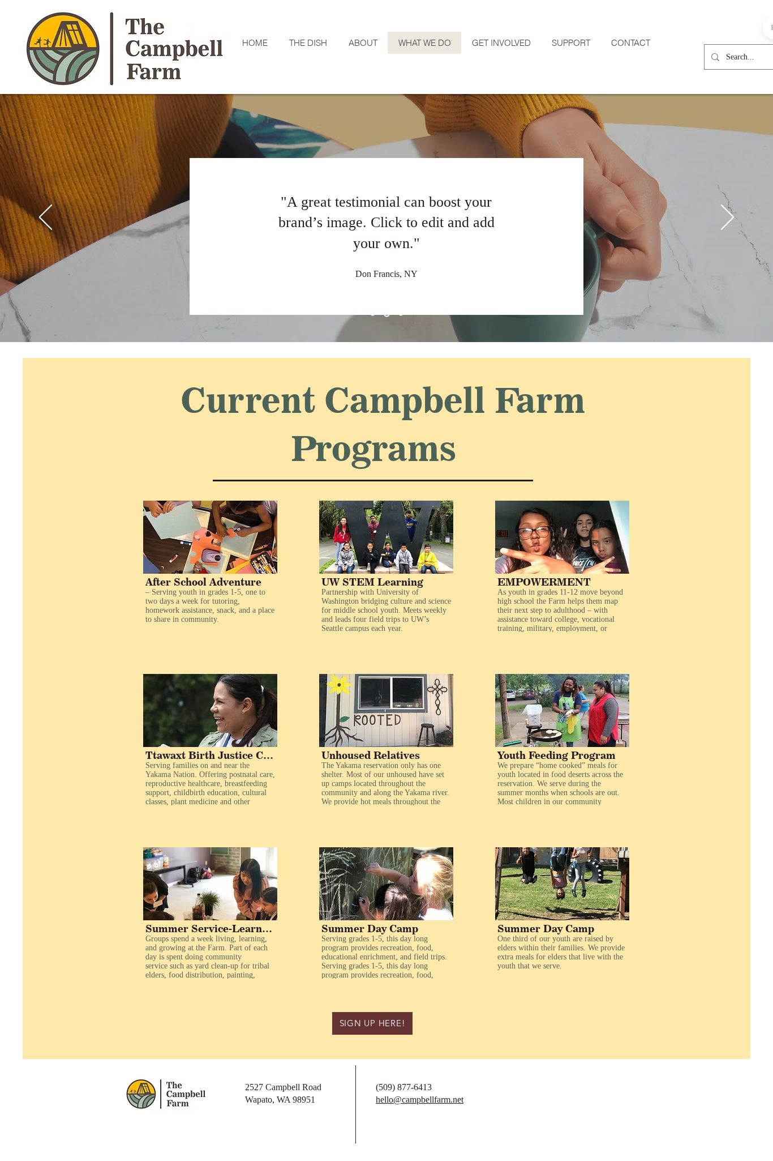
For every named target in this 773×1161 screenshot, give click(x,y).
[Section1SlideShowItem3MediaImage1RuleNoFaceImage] (401, 314)
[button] (210, 566)
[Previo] (45, 218)
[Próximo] (727, 218)
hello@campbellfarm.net (419, 1099)
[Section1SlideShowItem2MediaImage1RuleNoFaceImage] (387, 314)
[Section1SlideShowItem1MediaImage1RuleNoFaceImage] (373, 314)
